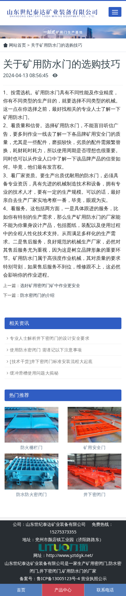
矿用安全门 (94, 447)
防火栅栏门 (31, 447)
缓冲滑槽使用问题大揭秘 (34, 373)
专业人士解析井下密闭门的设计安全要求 (49, 338)
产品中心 (63, 590)
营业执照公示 (94, 578)
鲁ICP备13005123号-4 (58, 578)
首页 (21, 590)
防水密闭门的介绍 (37, 295)
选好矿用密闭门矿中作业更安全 (50, 285)
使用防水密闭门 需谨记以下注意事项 (46, 350)
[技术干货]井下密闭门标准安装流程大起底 (51, 361)
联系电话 (105, 590)
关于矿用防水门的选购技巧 (56, 45)
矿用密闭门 (96, 563)
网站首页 (17, 45)
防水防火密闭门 (31, 494)
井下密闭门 (94, 494)
